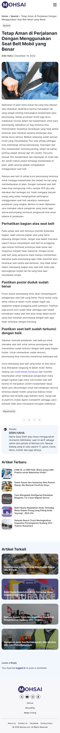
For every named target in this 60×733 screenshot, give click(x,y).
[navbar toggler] (54, 5)
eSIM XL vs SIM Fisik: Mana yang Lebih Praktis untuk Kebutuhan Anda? (34, 471)
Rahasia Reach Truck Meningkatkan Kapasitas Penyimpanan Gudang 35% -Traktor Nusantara (34, 523)
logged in (21, 668)
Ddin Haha (7, 55)
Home (5, 16)
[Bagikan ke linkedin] (39, 420)
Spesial (14, 16)
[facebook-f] (38, 697)
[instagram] (33, 697)
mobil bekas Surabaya (26, 371)
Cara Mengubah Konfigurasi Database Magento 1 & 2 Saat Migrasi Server (33, 496)
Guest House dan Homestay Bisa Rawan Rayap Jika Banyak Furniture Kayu (34, 484)
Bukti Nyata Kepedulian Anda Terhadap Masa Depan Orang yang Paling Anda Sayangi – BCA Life (34, 510)
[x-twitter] (22, 697)
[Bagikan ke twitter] (24, 420)
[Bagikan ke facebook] (29, 420)
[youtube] (27, 697)
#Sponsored (9, 411)
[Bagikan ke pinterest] (34, 420)
